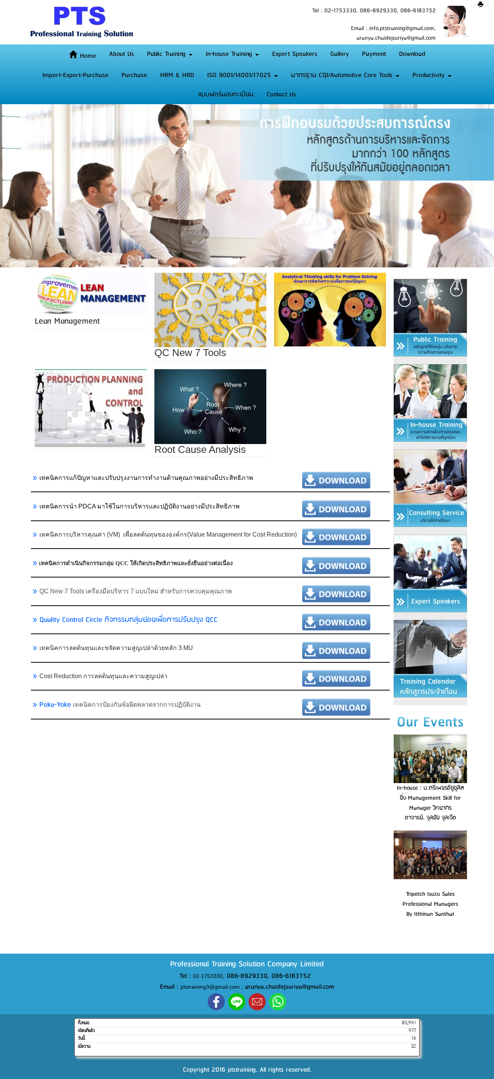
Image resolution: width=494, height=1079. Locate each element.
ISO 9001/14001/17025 (240, 75)
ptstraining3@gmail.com (210, 987)
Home (87, 56)
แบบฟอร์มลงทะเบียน (226, 94)
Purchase (134, 75)
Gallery (339, 54)
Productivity (430, 75)
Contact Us (281, 94)
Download (412, 54)
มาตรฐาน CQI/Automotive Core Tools (343, 75)
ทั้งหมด (83, 1023)
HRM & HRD (177, 75)
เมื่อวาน (84, 1046)
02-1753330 (208, 976)
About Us (121, 54)
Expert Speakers (294, 54)
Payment (374, 54)
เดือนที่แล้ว (86, 1030)
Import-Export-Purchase (75, 75)
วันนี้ (81, 1038)
